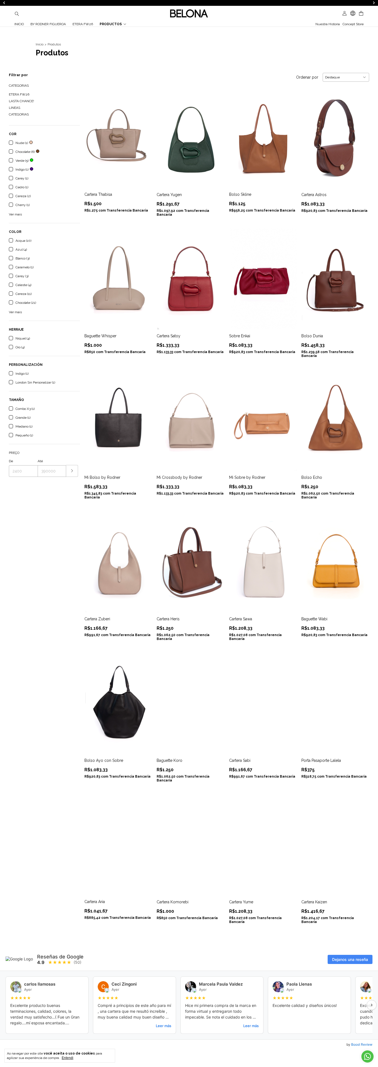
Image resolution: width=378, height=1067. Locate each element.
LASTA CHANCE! (21, 101)
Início (39, 44)
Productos (111, 24)
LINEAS (14, 108)
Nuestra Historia (327, 24)
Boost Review (361, 1044)
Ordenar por (307, 77)
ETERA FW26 (83, 24)
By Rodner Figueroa (48, 24)
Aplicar (72, 471)
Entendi (67, 1058)
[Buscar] (16, 13)
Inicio (19, 24)
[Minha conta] (344, 13)
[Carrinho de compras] (361, 13)
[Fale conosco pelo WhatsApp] (367, 1056)
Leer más (163, 1026)
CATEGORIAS (19, 114)
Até (40, 461)
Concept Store (353, 24)
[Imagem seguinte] (144, 133)
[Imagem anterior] (93, 133)
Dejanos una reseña (350, 959)
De (11, 461)
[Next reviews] (372, 1005)
